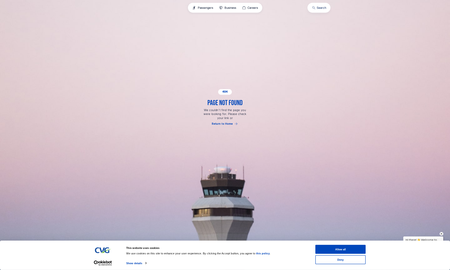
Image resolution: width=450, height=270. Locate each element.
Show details (134, 263)
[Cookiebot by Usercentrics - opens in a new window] (103, 263)
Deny (340, 259)
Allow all (340, 249)
